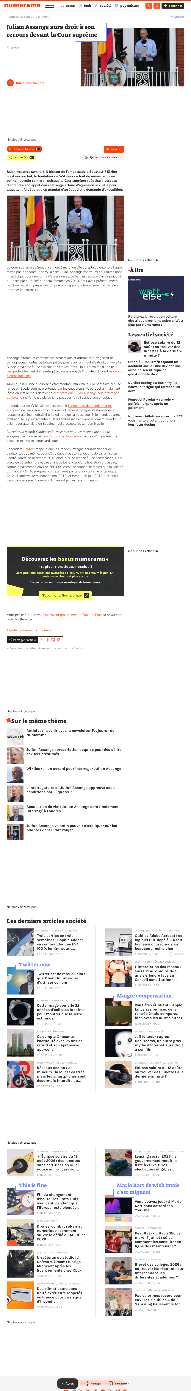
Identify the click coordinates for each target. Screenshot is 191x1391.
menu (49, 5)
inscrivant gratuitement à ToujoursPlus (73, 615)
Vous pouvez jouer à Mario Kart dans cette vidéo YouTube (158, 1205)
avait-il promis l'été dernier (62, 436)
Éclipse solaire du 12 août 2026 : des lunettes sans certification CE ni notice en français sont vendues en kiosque (58, 1162)
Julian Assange (39, 648)
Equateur (15, 648)
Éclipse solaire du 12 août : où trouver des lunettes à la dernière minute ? (163, 348)
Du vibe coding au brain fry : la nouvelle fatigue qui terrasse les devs (154, 387)
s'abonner (175, 5)
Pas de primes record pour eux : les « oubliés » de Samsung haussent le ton (158, 1299)
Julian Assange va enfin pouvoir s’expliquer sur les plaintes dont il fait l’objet (71, 828)
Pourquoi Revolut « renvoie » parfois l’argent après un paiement (151, 403)
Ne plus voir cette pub (21, 140)
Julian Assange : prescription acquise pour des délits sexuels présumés (73, 751)
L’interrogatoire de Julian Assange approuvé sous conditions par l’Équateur (70, 790)
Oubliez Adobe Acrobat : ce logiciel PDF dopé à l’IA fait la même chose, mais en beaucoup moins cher (158, 942)
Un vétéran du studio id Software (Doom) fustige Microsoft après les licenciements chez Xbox (59, 1264)
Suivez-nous (113, 149)
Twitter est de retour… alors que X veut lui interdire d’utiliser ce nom (61, 978)
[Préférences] (157, 6)
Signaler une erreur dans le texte (29, 630)
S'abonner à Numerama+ (62, 595)
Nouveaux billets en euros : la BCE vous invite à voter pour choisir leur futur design (155, 420)
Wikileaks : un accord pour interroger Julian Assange (73, 768)
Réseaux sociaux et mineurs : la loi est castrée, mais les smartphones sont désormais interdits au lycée (61, 1074)
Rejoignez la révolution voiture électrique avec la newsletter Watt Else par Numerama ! (155, 320)
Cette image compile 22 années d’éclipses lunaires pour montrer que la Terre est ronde (61, 1011)
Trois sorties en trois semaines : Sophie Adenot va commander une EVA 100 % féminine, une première (60, 942)
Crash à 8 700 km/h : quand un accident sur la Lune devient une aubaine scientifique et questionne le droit (154, 368)
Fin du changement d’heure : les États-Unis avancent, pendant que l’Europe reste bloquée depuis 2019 (57, 1201)
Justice (62, 648)
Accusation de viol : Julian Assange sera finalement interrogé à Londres (72, 809)
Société (179, 16)
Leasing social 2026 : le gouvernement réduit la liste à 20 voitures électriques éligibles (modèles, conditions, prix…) (156, 1162)
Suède (77, 648)
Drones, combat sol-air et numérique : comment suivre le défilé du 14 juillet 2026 (61, 1232)
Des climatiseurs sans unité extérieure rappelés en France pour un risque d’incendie (59, 1295)
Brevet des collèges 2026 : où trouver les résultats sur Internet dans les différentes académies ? (159, 1270)
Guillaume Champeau (31, 83)
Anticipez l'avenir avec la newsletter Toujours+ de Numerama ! (70, 732)
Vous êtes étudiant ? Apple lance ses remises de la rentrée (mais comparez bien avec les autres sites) (158, 1011)
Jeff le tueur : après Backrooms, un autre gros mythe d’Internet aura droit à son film (159, 1043)
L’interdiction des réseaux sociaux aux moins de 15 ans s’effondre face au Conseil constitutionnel (158, 973)
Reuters (29, 449)
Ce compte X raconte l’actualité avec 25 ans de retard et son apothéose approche (60, 1043)
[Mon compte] (148, 6)
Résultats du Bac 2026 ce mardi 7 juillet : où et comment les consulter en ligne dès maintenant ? (158, 1239)
